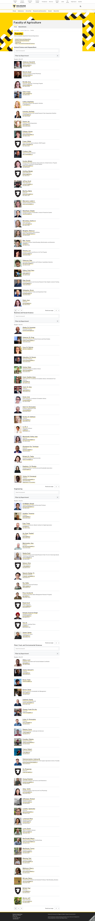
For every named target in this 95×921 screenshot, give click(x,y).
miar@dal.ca (25, 243)
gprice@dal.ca (26, 596)
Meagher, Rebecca (28, 231)
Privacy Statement (51, 918)
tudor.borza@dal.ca (27, 681)
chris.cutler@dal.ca (27, 722)
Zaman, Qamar (27, 632)
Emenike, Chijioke (28, 739)
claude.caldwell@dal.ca (28, 702)
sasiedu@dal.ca (26, 672)
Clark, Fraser (27, 92)
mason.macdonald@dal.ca (29, 841)
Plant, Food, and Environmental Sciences (25, 43)
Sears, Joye (26, 300)
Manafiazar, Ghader (29, 211)
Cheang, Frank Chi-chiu (30, 709)
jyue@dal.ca (25, 625)
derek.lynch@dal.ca (27, 831)
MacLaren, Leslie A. (29, 201)
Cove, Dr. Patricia (28, 347)
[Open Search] (80, 6)
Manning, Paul (27, 858)
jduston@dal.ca (26, 124)
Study (14, 11)
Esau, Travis (26, 523)
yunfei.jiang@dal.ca (27, 792)
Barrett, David (27, 72)
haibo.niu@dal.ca (27, 586)
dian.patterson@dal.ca (28, 263)
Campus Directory (59, 916)
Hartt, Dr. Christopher (29, 407)
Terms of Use (58, 918)
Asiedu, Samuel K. (28, 670)
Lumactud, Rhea (28, 818)
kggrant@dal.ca (26, 390)
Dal (62, 1)
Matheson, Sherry (28, 868)
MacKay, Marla (27, 191)
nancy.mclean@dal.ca (28, 881)
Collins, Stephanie (28, 101)
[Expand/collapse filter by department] (58, 56)
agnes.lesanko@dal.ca (28, 811)
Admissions (21, 11)
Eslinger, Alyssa (27, 131)
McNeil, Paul (26, 888)
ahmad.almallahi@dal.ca (28, 506)
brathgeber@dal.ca (27, 293)
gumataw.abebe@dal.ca (28, 330)
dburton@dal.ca (26, 692)
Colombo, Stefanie (28, 111)
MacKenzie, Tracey (28, 848)
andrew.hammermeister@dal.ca (30, 762)
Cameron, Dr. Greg (28, 337)
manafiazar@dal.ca (27, 213)
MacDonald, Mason (28, 838)
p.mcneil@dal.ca (26, 891)
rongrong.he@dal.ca (27, 772)
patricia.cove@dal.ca (28, 348)
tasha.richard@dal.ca (28, 459)
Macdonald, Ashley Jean (30, 436)
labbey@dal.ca (26, 663)
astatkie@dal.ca (26, 516)
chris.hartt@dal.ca (27, 410)
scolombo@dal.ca (27, 114)
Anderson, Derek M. (29, 62)
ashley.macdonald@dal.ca (29, 439)
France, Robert (27, 749)
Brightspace (73, 1)
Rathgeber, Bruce (28, 290)
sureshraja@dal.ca (27, 283)
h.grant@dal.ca (26, 381)
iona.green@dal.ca (27, 400)
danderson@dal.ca (27, 65)
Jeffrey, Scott (27, 181)
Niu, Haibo (26, 583)
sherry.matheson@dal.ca (28, 871)
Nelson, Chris (27, 563)
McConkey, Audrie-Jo (29, 221)
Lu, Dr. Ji (25, 427)
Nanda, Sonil (26, 553)
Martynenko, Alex (28, 543)
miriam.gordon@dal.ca (28, 165)
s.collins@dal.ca (26, 104)
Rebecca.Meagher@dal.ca (29, 233)
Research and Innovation (39, 11)
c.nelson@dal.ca (26, 566)
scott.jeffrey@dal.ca (28, 184)
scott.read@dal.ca (27, 606)
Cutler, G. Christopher (29, 719)
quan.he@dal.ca (26, 536)
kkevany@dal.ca (26, 419)
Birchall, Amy (27, 82)
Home (15, 26)
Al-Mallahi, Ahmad (28, 503)
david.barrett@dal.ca (27, 75)
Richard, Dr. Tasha (28, 456)
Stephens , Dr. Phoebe (29, 466)
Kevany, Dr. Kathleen (29, 417)
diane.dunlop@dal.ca (27, 370)
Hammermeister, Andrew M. (31, 759)
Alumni (50, 11)
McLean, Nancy (27, 878)
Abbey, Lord (26, 660)
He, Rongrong (27, 769)
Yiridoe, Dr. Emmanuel (29, 476)
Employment (76, 916)
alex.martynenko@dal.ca (28, 546)
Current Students (22, 2)
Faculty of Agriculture (27, 22)
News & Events (22, 26)
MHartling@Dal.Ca (27, 174)
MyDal (63, 914)
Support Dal (15, 2)
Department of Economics (29, 482)
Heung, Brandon (28, 779)
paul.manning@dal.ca (28, 861)
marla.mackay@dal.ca (28, 194)
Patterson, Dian (27, 260)
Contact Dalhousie (51, 916)
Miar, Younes (26, 240)
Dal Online (67, 2)
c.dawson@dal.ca (27, 732)
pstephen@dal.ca (27, 469)
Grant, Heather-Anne (29, 377)
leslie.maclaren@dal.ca (28, 204)
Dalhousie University (19, 6)
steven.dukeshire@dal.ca (29, 360)
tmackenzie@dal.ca (27, 851)
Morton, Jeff (26, 898)
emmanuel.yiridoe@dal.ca (29, 479)
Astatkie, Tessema (28, 513)
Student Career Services (68, 916)
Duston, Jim (26, 121)
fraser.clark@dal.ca (27, 93)
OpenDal (80, 1)
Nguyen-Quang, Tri (28, 573)
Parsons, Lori (27, 250)
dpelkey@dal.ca (26, 273)
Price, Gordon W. (28, 593)
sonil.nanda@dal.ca (27, 557)
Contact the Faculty (52, 914)
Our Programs (59, 914)
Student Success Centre (70, 914)
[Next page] (21, 310)
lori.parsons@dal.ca (27, 253)
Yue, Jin (25, 622)
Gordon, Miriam (27, 161)
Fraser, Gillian (27, 141)
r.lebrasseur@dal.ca (27, 802)
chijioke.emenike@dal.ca (28, 742)
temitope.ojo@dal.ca (27, 449)
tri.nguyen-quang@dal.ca (29, 576)
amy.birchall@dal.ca (27, 85)
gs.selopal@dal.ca (27, 615)
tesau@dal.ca (26, 526)
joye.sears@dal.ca (27, 303)
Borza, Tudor (27, 680)
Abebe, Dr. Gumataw (29, 327)
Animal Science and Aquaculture (23, 39)
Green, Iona (26, 397)
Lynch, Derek (27, 828)
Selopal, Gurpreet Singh (30, 613)
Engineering (18, 42)
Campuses (45, 1)
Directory (51, 1)
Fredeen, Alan (27, 151)
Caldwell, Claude (28, 699)
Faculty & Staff (30, 2)
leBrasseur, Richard (29, 799)
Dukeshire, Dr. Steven (29, 357)
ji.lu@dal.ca (25, 429)
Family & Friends (37, 2)
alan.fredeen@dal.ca (28, 154)
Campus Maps (57, 2)
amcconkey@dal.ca (27, 223)
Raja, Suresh (26, 280)
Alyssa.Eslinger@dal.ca (28, 134)
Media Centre (64, 918)
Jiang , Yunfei (27, 789)
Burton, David (27, 689)
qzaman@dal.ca (26, 635)
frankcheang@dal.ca (28, 712)
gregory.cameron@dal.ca (28, 340)
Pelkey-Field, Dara (28, 270)
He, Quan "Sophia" (28, 533)
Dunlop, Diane (27, 367)
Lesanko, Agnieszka (29, 809)
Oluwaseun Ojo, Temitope (31, 446)
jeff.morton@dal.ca (27, 901)
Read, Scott (26, 603)
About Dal (56, 11)
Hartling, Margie (28, 171)
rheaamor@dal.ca (27, 821)
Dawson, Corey (27, 729)
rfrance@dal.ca (26, 752)
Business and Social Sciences (22, 40)
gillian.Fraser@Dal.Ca (28, 144)
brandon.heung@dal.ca (28, 782)
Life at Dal (28, 11)
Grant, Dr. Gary (27, 387)
